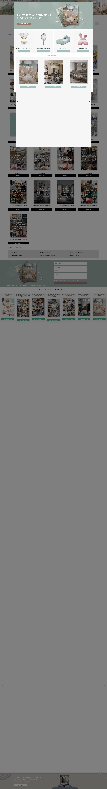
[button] (92, 41)
